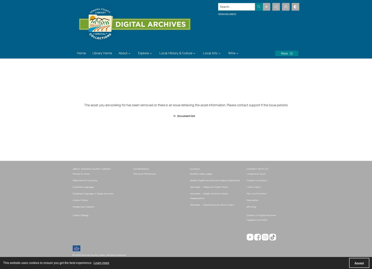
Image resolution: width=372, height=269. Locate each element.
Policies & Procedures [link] (144, 173)
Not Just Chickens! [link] (257, 193)
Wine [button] (231, 53)
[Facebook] (257, 237)
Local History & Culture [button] (175, 53)
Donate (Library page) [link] (201, 173)
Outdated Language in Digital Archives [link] (93, 193)
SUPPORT (195, 169)
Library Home (102, 53)
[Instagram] (265, 237)
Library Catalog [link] (80, 215)
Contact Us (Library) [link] (257, 180)
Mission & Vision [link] (81, 173)
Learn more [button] (101, 263)
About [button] (123, 53)
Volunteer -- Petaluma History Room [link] (209, 187)
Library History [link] (80, 200)
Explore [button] (143, 53)
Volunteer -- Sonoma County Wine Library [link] (212, 204)
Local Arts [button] (210, 53)
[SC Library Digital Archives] (135, 24)
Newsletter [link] (252, 200)
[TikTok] (272, 237)
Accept (359, 263)
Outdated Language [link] (83, 187)
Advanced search (227, 13)
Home (81, 53)
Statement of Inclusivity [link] (85, 180)
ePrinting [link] (251, 206)
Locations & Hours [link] (256, 173)
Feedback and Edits (257, 220)
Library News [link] (254, 187)
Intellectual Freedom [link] (84, 206)
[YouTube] (250, 237)
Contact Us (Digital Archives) (261, 215)
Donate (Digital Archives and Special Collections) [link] (215, 180)
